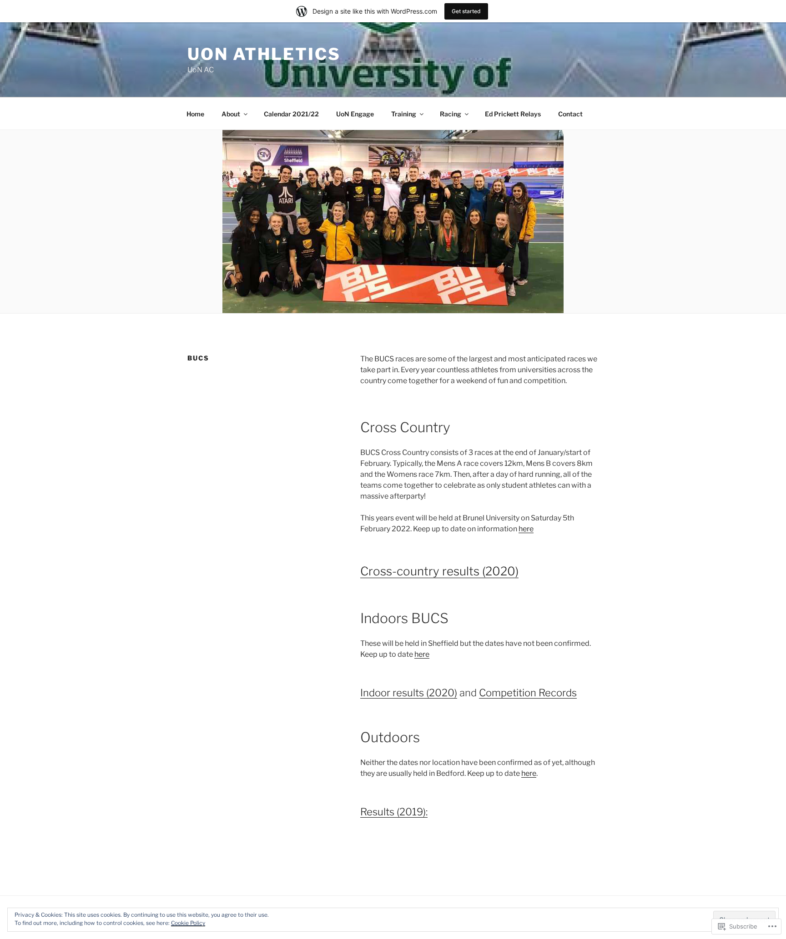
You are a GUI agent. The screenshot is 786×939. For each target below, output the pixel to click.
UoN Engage (355, 114)
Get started (466, 11)
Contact (570, 114)
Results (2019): (394, 812)
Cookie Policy (188, 922)
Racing (450, 114)
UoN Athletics (263, 54)
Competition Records (528, 693)
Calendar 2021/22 (291, 114)
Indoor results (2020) (408, 693)
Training (403, 114)
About (231, 114)
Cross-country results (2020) (439, 571)
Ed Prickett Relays (513, 114)
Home (195, 114)
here (526, 528)
